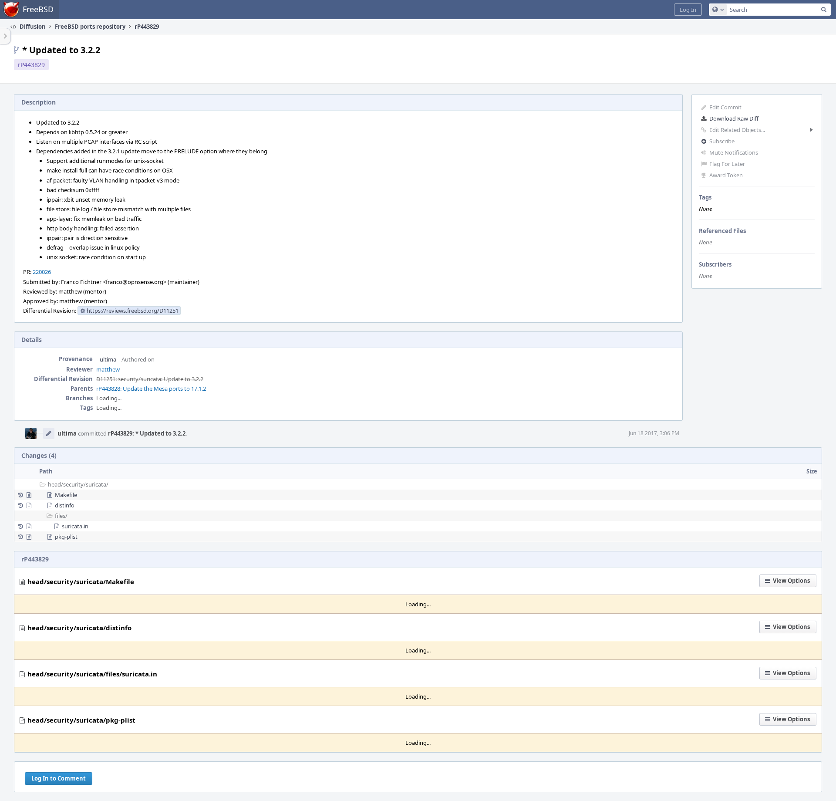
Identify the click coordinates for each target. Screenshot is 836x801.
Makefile (66, 495)
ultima (108, 359)
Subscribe (722, 141)
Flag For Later (727, 164)
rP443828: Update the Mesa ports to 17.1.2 (151, 388)
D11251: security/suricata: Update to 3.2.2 (149, 379)
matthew (108, 369)
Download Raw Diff (733, 118)
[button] (688, 9)
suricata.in (75, 526)
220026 (42, 272)
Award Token (726, 175)
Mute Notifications (733, 152)
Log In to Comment (58, 778)
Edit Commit (725, 107)
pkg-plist (66, 537)
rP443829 (31, 65)
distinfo (64, 505)
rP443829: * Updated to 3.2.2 (146, 433)
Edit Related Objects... (737, 130)
